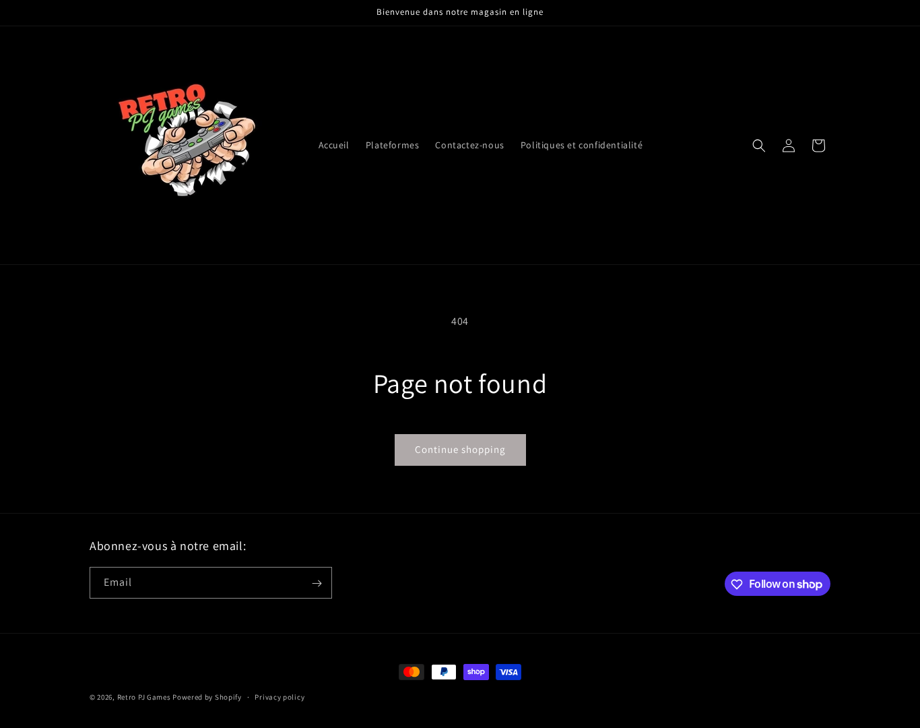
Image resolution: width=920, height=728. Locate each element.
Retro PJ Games (144, 697)
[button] (759, 145)
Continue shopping (460, 449)
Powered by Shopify (207, 697)
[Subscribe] (316, 583)
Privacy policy (279, 696)
